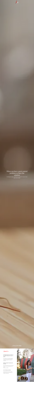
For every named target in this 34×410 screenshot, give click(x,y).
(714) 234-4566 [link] (17, 346)
